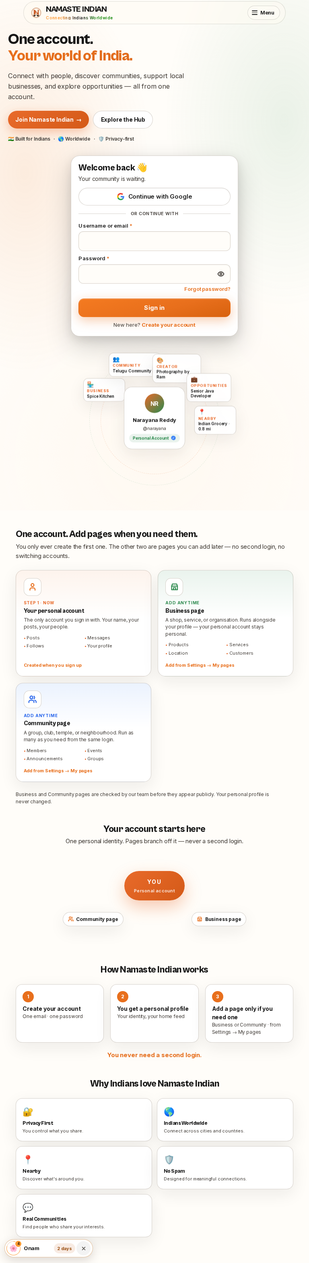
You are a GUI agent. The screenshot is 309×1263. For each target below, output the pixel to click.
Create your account (169, 324)
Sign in (154, 307)
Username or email (105, 225)
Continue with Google (160, 196)
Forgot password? (207, 289)
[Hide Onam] (84, 1248)
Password (93, 258)
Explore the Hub (123, 119)
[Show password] (221, 274)
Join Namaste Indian (48, 119)
